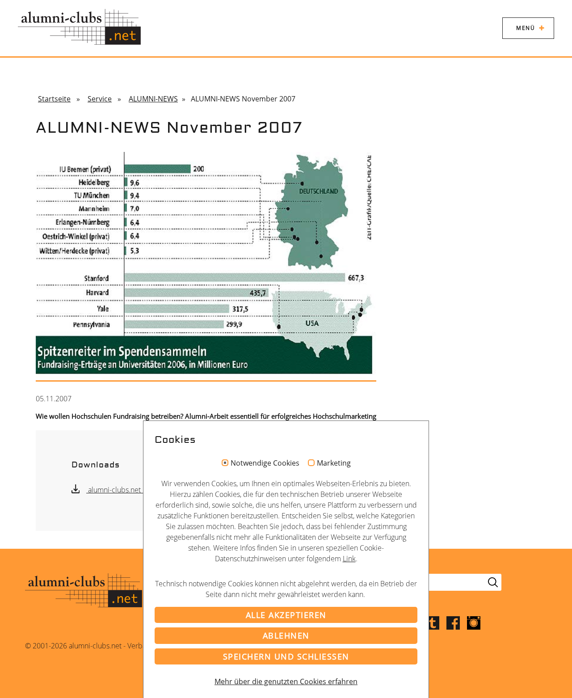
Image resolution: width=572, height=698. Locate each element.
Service (100, 99)
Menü (525, 28)
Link (349, 558)
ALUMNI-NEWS (153, 99)
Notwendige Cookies (265, 463)
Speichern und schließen (286, 656)
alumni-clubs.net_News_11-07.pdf (141, 490)
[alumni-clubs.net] (79, 27)
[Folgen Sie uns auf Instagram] (473, 622)
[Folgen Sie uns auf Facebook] (453, 622)
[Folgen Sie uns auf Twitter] (432, 622)
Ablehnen (286, 635)
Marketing (334, 463)
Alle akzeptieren (286, 615)
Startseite (54, 99)
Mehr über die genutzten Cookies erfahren (286, 681)
